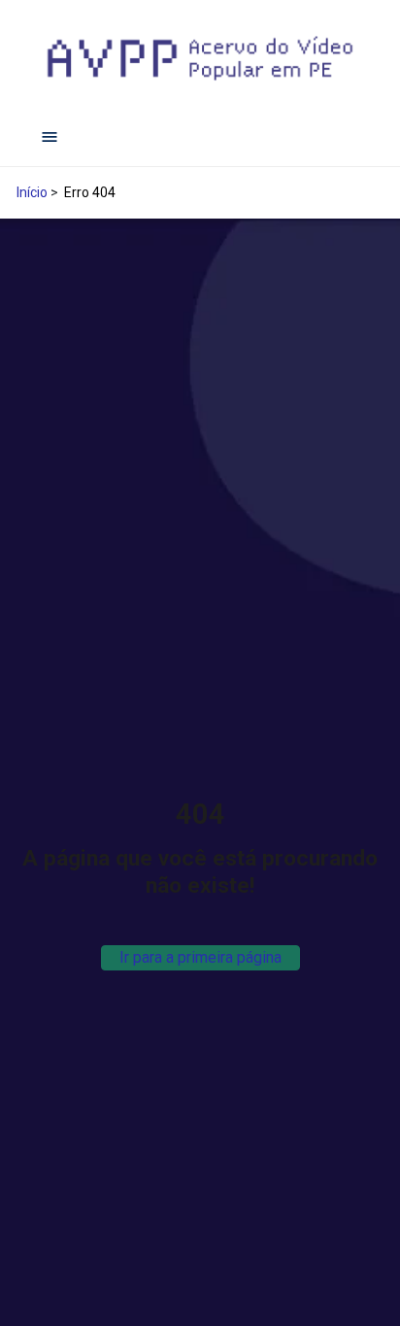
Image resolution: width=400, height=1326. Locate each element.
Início (32, 192)
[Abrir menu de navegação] (49, 137)
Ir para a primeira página (200, 957)
